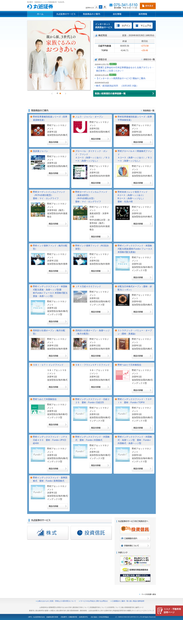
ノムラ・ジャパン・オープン (89, 117)
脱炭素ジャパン (40, 151)
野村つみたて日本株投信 (129, 365)
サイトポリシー (137, 611)
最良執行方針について (81, 607)
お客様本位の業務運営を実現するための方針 (56, 607)
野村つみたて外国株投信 (45, 399)
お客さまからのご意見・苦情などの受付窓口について (56, 601)
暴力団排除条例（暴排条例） (77, 611)
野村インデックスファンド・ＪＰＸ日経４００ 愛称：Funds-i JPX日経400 (50, 440)
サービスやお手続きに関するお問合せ (94, 601)
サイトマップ (149, 611)
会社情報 (117, 14)
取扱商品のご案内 (91, 14)
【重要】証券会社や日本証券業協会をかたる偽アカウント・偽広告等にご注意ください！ (125, 69)
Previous (52, 94)
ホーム (40, 14)
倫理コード (140, 607)
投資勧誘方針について (98, 607)
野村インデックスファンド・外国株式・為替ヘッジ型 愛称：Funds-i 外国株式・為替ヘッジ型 (135, 440)
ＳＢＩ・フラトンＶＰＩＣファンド (92, 365)
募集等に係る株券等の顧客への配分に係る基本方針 (47, 611)
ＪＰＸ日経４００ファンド (88, 286)
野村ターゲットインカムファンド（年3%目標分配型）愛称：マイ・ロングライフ (49, 195)
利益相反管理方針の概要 (122, 611)
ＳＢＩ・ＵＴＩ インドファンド (48, 365)
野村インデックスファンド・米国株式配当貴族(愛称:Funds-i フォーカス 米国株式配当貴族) (135, 248)
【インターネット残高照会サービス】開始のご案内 (120, 78)
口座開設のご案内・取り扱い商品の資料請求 (128, 601)
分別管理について (113, 607)
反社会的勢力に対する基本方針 (100, 611)
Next (65, 94)
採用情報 (143, 14)
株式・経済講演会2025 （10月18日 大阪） (117, 86)
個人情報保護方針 (128, 607)
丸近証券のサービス (66, 14)
